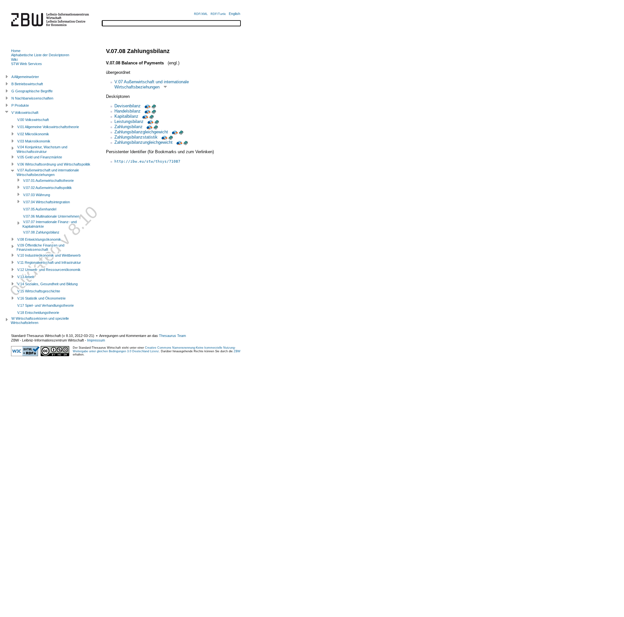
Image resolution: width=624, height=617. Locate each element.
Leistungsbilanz (129, 121)
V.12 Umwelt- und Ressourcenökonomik (49, 270)
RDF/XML (201, 14)
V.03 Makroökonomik (33, 141)
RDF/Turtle (218, 14)
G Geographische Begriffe (32, 91)
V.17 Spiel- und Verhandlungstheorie (45, 305)
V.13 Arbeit (25, 277)
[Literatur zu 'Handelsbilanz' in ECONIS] (154, 111)
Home (15, 51)
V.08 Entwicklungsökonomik (39, 239)
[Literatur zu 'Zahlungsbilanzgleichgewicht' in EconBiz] (174, 131)
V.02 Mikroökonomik (33, 134)
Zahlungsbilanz (128, 126)
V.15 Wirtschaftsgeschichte (38, 291)
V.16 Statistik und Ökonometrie (41, 298)
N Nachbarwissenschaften (32, 98)
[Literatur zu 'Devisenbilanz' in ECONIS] (154, 105)
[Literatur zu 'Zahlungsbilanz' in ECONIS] (156, 126)
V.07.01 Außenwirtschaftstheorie (48, 180)
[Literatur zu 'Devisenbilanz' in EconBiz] (146, 105)
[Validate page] (25, 355)
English (234, 14)
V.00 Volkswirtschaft (33, 120)
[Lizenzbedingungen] (55, 355)
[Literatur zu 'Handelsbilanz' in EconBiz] (146, 111)
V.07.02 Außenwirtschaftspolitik (47, 188)
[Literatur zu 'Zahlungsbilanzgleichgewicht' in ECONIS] (181, 131)
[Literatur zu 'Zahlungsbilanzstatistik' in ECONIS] (171, 137)
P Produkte (20, 105)
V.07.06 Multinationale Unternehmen (51, 216)
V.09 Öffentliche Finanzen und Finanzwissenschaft (40, 247)
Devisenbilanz (127, 105)
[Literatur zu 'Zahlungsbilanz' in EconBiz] (148, 126)
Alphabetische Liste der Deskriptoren (40, 55)
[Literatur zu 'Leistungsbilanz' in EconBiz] (149, 121)
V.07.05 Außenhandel (39, 209)
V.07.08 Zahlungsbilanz (41, 232)
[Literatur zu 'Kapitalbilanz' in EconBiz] (144, 116)
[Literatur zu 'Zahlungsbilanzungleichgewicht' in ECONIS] (186, 142)
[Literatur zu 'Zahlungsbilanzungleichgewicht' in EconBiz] (178, 142)
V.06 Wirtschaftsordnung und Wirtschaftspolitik (53, 164)
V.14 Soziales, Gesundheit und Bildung (47, 284)
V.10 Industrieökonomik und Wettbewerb (49, 255)
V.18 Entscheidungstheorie (38, 313)
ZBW (237, 351)
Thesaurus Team (172, 336)
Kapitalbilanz (126, 116)
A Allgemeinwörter (25, 77)
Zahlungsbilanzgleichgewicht (141, 131)
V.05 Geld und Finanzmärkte (39, 157)
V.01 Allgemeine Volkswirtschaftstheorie (48, 127)
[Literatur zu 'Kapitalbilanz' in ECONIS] (152, 116)
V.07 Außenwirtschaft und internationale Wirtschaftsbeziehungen (151, 84)
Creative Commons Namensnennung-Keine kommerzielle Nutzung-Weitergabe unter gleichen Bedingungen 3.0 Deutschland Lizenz (154, 349)
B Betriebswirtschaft (27, 84)
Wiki (14, 59)
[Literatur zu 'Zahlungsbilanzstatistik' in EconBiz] (163, 137)
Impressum (96, 340)
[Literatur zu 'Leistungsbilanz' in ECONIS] (157, 121)
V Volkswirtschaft (24, 112)
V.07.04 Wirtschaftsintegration (46, 202)
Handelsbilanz (127, 111)
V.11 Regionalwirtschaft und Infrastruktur (49, 262)
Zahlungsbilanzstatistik (136, 137)
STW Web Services (26, 64)
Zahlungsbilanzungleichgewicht (143, 142)
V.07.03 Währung (36, 195)
